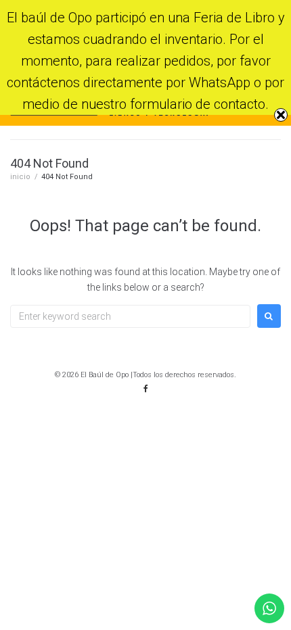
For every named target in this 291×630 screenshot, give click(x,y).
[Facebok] (145, 388)
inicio (20, 176)
